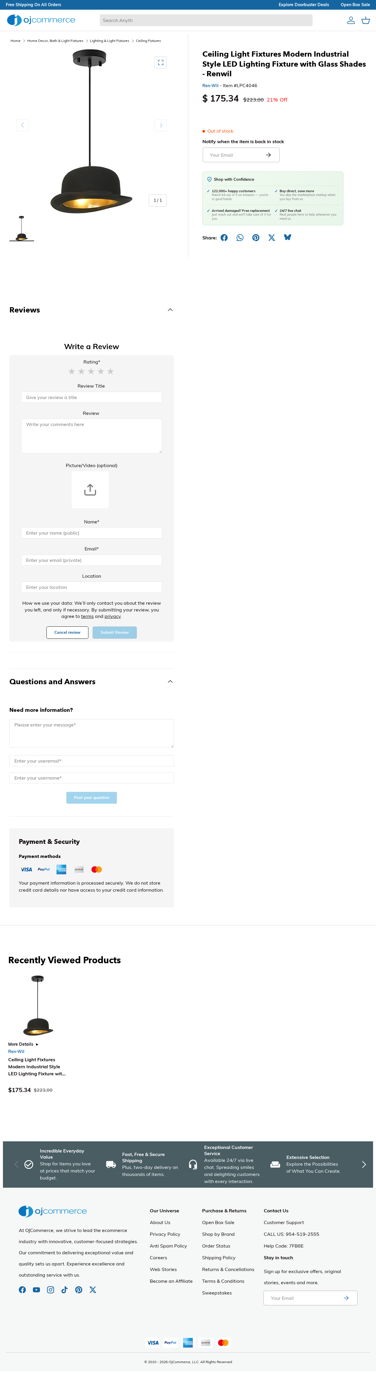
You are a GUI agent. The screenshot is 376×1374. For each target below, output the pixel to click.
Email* (92, 549)
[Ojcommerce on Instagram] (51, 1287)
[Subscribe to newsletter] (346, 1298)
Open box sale (355, 4)
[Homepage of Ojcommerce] (41, 20)
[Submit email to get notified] (268, 155)
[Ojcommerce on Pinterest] (79, 1287)
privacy (113, 616)
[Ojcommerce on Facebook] (23, 1287)
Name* (91, 522)
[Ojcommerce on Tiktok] (65, 1287)
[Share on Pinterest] (255, 237)
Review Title (91, 386)
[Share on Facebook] (224, 237)
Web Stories (163, 1269)
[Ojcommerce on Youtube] (37, 1287)
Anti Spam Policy (168, 1246)
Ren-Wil (210, 85)
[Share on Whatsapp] (240, 237)
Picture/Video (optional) (92, 465)
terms (87, 616)
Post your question (91, 797)
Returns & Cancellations (228, 1269)
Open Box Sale (218, 1222)
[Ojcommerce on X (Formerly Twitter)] (92, 1287)
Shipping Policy (219, 1257)
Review (91, 413)
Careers (158, 1257)
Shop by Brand (218, 1234)
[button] (71, 370)
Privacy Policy (165, 1234)
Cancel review (67, 632)
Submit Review (114, 632)
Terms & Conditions (223, 1281)
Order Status (216, 1246)
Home (16, 40)
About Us (160, 1222)
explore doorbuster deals (304, 4)
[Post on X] (271, 237)
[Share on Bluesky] (287, 237)
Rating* (91, 362)
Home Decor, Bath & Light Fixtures (55, 40)
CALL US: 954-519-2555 (291, 1234)
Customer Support (284, 1222)
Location (91, 576)
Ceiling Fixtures (148, 40)
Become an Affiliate (171, 1281)
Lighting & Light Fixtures (109, 40)
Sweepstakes (217, 1293)
